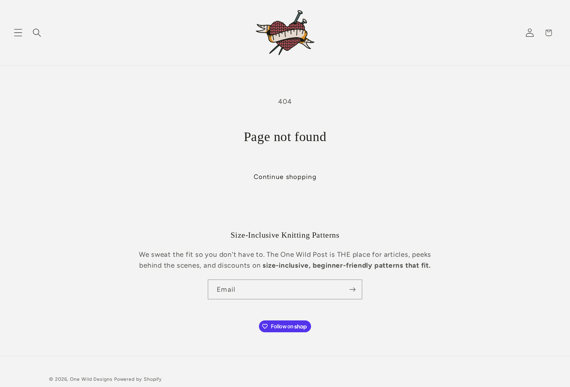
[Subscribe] (352, 290)
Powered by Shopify (138, 379)
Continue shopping (285, 177)
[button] (18, 32)
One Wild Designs (91, 379)
